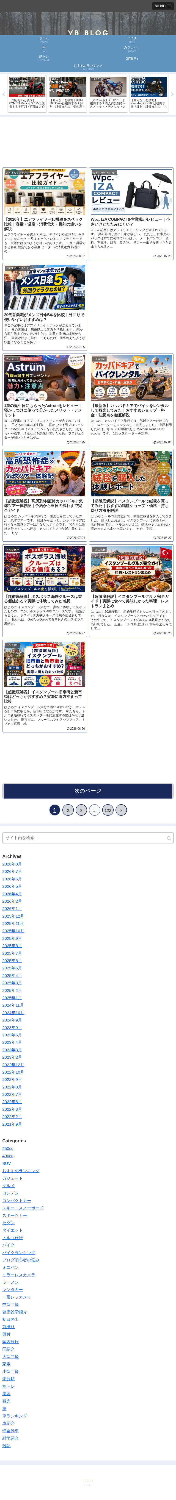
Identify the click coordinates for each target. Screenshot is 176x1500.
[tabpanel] (27, 94)
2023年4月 (12, 1042)
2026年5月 (12, 886)
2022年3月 (12, 1109)
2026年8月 (12, 864)
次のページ (88, 791)
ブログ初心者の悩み (20, 1260)
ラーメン (10, 1282)
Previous (3, 94)
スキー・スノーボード (23, 1208)
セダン (8, 1223)
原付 (6, 1334)
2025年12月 (13, 916)
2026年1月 (12, 908)
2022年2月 (12, 1116)
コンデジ (10, 1193)
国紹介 (8, 1349)
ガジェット (12, 1178)
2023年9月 (12, 1027)
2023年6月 (12, 1035)
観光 (6, 1401)
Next (172, 94)
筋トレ (8, 1386)
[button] (169, 838)
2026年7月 (12, 871)
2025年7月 (12, 953)
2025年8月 (12, 945)
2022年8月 (12, 1087)
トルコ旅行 (12, 1238)
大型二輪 (10, 1356)
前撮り (8, 1327)
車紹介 (8, 1423)
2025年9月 (12, 938)
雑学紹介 (10, 1438)
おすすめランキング (20, 1171)
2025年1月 (12, 998)
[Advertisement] (88, 139)
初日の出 (10, 1319)
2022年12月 (13, 1065)
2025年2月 (12, 990)
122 (107, 810)
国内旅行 (10, 1341)
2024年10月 (13, 1012)
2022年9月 (12, 1079)
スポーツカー (14, 1215)
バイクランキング (18, 1252)
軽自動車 (10, 1431)
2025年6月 (12, 960)
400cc (7, 1156)
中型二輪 (10, 1304)
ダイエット (12, 1230)
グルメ (8, 1185)
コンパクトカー (16, 1200)
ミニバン (10, 1267)
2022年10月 (13, 1072)
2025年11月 (13, 923)
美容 (6, 1393)
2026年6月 (12, 879)
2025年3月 (12, 983)
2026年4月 (12, 894)
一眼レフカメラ (16, 1297)
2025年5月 (12, 968)
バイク (8, 1245)
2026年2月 (12, 901)
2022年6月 (12, 1101)
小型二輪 (10, 1371)
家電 (6, 1364)
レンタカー (12, 1289)
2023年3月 (12, 1050)
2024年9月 (12, 1020)
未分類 (8, 1379)
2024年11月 (13, 1005)
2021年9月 (12, 1124)
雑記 (6, 1446)
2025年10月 (13, 931)
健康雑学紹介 (14, 1312)
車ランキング (14, 1416)
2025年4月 (12, 975)
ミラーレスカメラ (18, 1275)
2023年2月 (12, 1057)
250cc (7, 1148)
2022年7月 (12, 1094)
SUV (6, 1163)
